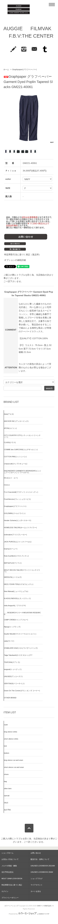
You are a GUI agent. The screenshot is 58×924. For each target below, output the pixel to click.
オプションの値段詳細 (15, 260)
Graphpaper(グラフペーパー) (24, 69)
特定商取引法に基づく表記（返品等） (22, 254)
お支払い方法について (10, 859)
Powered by (13, 914)
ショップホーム (7, 853)
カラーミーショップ (11, 906)
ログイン (5, 891)
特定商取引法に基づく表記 (12, 885)
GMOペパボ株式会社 (44, 906)
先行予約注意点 (7, 872)
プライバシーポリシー (10, 898)
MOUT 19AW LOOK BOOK (12, 878)
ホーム (6, 69)
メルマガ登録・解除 (9, 866)
